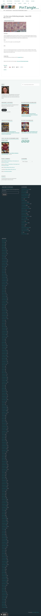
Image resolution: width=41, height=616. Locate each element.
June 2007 (3, 550)
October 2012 (4, 448)
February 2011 (4, 480)
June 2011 (3, 474)
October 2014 (4, 410)
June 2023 (3, 288)
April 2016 (3, 388)
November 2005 (4, 580)
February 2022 (4, 310)
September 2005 (4, 583)
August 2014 (4, 413)
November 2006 (4, 561)
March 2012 (4, 459)
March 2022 (4, 309)
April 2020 (3, 342)
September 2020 (4, 336)
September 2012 (4, 450)
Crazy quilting (23, 205)
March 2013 (4, 440)
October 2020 (4, 334)
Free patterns (23, 213)
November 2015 (4, 396)
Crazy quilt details (24, 202)
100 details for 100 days (25, 189)
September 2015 (4, 399)
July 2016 (3, 385)
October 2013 (4, 429)
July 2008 (3, 529)
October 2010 (4, 486)
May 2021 (3, 323)
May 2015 (3, 404)
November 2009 (4, 504)
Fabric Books (23, 210)
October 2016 (4, 380)
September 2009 (4, 507)
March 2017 (4, 372)
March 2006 (4, 574)
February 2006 (4, 575)
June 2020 (3, 340)
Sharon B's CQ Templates (25, 227)
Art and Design (23, 192)
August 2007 (4, 547)
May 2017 (3, 369)
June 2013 (3, 436)
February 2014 (4, 423)
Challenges (23, 200)
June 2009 (3, 512)
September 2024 (4, 264)
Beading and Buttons (24, 195)
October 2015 (4, 397)
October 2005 (4, 581)
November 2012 (4, 447)
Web (22, 232)
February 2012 (4, 461)
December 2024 (4, 259)
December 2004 (4, 594)
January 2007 (4, 558)
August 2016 (4, 383)
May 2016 (3, 386)
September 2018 (4, 356)
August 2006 (4, 566)
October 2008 (4, 524)
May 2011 (3, 475)
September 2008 (4, 526)
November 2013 (4, 428)
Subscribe (4, 194)
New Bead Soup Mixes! (8, 171)
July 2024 (3, 267)
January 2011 (4, 482)
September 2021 (4, 318)
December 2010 (4, 483)
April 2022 (3, 307)
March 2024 (4, 274)
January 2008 (4, 539)
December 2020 (4, 331)
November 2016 (4, 378)
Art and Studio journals (25, 194)
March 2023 (4, 293)
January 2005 (4, 593)
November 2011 (4, 466)
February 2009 (4, 518)
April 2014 (3, 420)
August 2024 (4, 266)
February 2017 (4, 374)
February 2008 (4, 537)
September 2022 (4, 302)
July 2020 (3, 339)
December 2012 (4, 445)
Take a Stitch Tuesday (24, 230)
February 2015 (4, 405)
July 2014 (3, 415)
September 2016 (4, 382)
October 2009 (4, 505)
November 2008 (4, 523)
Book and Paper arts (24, 197)
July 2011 (3, 472)
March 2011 (4, 478)
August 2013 (4, 432)
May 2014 (3, 418)
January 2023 (4, 296)
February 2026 (4, 250)
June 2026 (3, 244)
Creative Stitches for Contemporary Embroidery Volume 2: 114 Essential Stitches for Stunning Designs (29, 115)
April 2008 (3, 534)
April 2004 (3, 604)
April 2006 (3, 572)
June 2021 (3, 321)
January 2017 (4, 375)
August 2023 (4, 285)
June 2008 (3, 531)
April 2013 (3, 439)
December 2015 (4, 394)
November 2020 (4, 332)
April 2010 (3, 496)
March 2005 (4, 591)
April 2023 (3, 291)
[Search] (28, 3)
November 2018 (4, 353)
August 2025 (4, 255)
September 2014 (4, 412)
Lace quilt (23, 221)
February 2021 (4, 328)
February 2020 (4, 345)
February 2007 (4, 556)
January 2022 (4, 312)
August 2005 (4, 585)
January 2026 (4, 252)
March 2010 (4, 497)
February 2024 (4, 275)
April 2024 (3, 272)
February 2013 (4, 442)
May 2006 (3, 570)
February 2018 (4, 359)
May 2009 (3, 513)
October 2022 (4, 301)
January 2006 (4, 577)
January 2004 (4, 607)
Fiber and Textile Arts (24, 211)
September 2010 (4, 488)
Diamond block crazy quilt (25, 208)
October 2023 (4, 282)
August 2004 (4, 597)
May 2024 (3, 271)
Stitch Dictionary (24, 229)
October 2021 (4, 317)
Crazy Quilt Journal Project (25, 203)
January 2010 (4, 501)
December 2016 (4, 377)
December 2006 (4, 559)
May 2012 (3, 456)
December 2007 (4, 540)
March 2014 (4, 421)
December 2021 (4, 313)
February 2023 (4, 294)
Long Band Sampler (9, 10)
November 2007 (4, 542)
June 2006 (3, 569)
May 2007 (3, 551)
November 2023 (4, 280)
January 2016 (4, 393)
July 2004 (3, 599)
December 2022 (4, 298)
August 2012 (4, 451)
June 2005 (3, 586)
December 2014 (4, 407)
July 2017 (3, 366)
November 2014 (4, 409)
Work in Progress (24, 233)
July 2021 (3, 320)
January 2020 (4, 347)
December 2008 (4, 521)
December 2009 (4, 502)
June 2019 (3, 348)
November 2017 (4, 361)
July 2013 (3, 434)
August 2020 (4, 337)
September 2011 (4, 469)
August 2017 (4, 364)
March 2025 (4, 258)
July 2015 (3, 402)
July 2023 (3, 286)
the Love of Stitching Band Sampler (22, 61)
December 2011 (4, 464)
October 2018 (4, 355)
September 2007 (4, 545)
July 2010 (3, 491)
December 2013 (4, 426)
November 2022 (4, 299)
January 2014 (4, 424)
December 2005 (4, 578)
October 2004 (4, 596)
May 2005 (3, 588)
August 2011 (4, 470)
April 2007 (3, 553)
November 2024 (4, 261)
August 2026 (4, 240)
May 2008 (3, 532)
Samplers (22, 225)
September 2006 (4, 564)
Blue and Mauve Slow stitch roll (9, 167)
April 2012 (3, 458)
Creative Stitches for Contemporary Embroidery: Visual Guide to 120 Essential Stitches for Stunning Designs (10, 132)
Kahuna (33, 612)
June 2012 (3, 455)
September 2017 (4, 363)
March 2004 (4, 605)
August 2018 (4, 358)
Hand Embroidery (24, 214)
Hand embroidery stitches (25, 216)
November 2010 (4, 485)
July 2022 (3, 305)
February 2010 (4, 499)
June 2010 (3, 493)
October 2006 (4, 562)
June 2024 (3, 269)
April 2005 (3, 589)
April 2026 (3, 247)
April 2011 (3, 477)
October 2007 (4, 543)
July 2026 (3, 242)
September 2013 (4, 431)
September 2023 (4, 283)
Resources (23, 224)
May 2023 (3, 290)
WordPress (37, 612)
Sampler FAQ (20, 57)
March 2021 (4, 326)
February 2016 (4, 391)
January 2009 (4, 520)
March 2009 (4, 516)
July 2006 (3, 567)
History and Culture (24, 219)
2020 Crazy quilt (24, 191)
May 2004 (3, 602)
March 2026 (4, 248)
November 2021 (4, 315)
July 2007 (3, 548)
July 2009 (3, 510)
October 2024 (4, 263)
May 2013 (3, 437)
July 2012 (3, 453)
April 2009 (3, 515)
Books (22, 198)
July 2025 (3, 256)
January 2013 (4, 443)
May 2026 (3, 245)
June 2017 (3, 367)
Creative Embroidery (24, 206)
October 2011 (4, 467)
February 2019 (4, 350)
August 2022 (4, 304)
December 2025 (4, 253)
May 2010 (3, 494)
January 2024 (4, 277)
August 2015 (4, 401)
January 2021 (4, 329)
